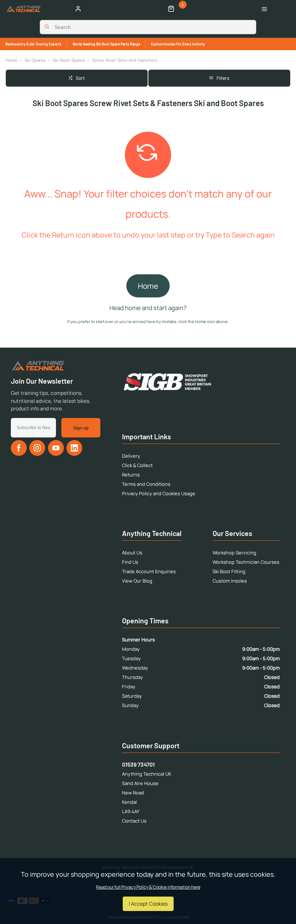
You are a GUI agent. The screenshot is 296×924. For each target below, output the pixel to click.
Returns (131, 474)
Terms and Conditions (146, 484)
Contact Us (134, 821)
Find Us (130, 562)
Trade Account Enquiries (149, 571)
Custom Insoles (230, 581)
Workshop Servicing (234, 552)
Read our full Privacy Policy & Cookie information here (148, 887)
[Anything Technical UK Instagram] (37, 448)
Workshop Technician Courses (246, 562)
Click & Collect (137, 465)
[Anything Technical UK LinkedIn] (74, 448)
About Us (132, 552)
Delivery (131, 456)
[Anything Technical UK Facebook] (19, 448)
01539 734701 (138, 764)
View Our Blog (137, 581)
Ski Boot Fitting (229, 571)
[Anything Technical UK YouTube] (56, 448)
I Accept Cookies (148, 903)
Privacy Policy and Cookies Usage (158, 493)
